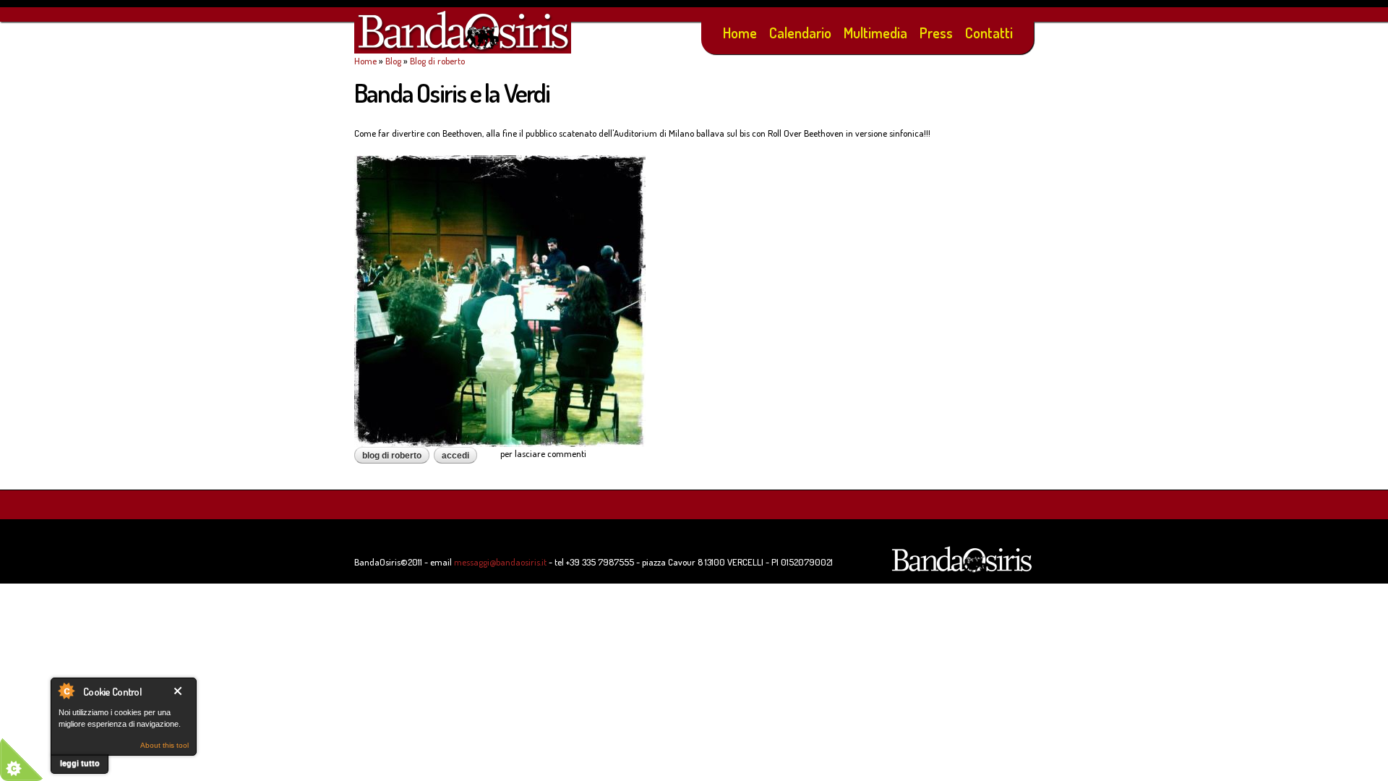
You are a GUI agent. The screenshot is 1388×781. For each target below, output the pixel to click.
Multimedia (875, 32)
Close (181, 691)
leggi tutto (80, 763)
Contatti (989, 32)
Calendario (800, 32)
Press (936, 32)
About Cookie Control (65, 690)
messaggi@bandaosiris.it (500, 562)
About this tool (164, 745)
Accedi (455, 456)
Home (740, 32)
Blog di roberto (437, 61)
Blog (393, 61)
